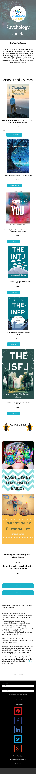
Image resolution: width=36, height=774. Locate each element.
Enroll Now (18, 585)
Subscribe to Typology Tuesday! (18, 694)
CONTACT (18, 764)
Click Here (29, 661)
